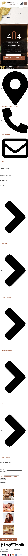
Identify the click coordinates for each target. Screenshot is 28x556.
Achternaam (3, 471)
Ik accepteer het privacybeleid (9, 476)
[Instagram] (6, 545)
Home (2, 17)
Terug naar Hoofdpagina (14, 57)
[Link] (10, 545)
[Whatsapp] (18, 545)
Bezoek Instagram (8, 539)
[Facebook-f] (2, 545)
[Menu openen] (25, 3)
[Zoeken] (21, 3)
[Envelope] (14, 545)
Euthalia (11, 549)
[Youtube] (22, 545)
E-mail (1, 474)
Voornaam (2, 469)
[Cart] (18, 3)
